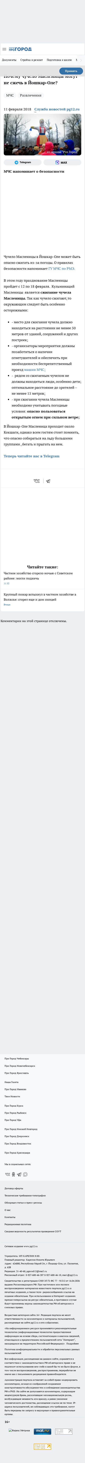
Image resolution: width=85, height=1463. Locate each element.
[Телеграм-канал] (23, 162)
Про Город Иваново (15, 1089)
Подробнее (72, 1343)
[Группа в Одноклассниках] (13, 1174)
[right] (81, 60)
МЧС (10, 95)
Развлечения (31, 95)
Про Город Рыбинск (15, 1112)
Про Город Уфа (13, 1119)
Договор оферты (14, 1188)
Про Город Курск (14, 1105)
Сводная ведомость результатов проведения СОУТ (33, 1231)
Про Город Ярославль (17, 1072)
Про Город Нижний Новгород (21, 1129)
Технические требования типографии (25, 1195)
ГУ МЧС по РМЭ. (61, 268)
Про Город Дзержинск (17, 1136)
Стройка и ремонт (31, 60)
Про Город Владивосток (18, 1143)
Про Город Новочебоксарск (20, 1065)
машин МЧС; (34, 369)
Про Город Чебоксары (17, 1058)
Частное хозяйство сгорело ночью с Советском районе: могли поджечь (38, 578)
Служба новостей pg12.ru (56, 109)
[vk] (37, 481)
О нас (8, 1209)
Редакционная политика (18, 1224)
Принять (71, 71)
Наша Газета (11, 1082)
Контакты (10, 1217)
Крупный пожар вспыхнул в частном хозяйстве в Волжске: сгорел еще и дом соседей (40, 599)
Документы (9, 60)
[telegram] (49, 481)
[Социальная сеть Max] (62, 162)
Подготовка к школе (59, 60)
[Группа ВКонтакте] (7, 1174)
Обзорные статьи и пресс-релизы (23, 1202)
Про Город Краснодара (17, 1152)
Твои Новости (12, 1096)
